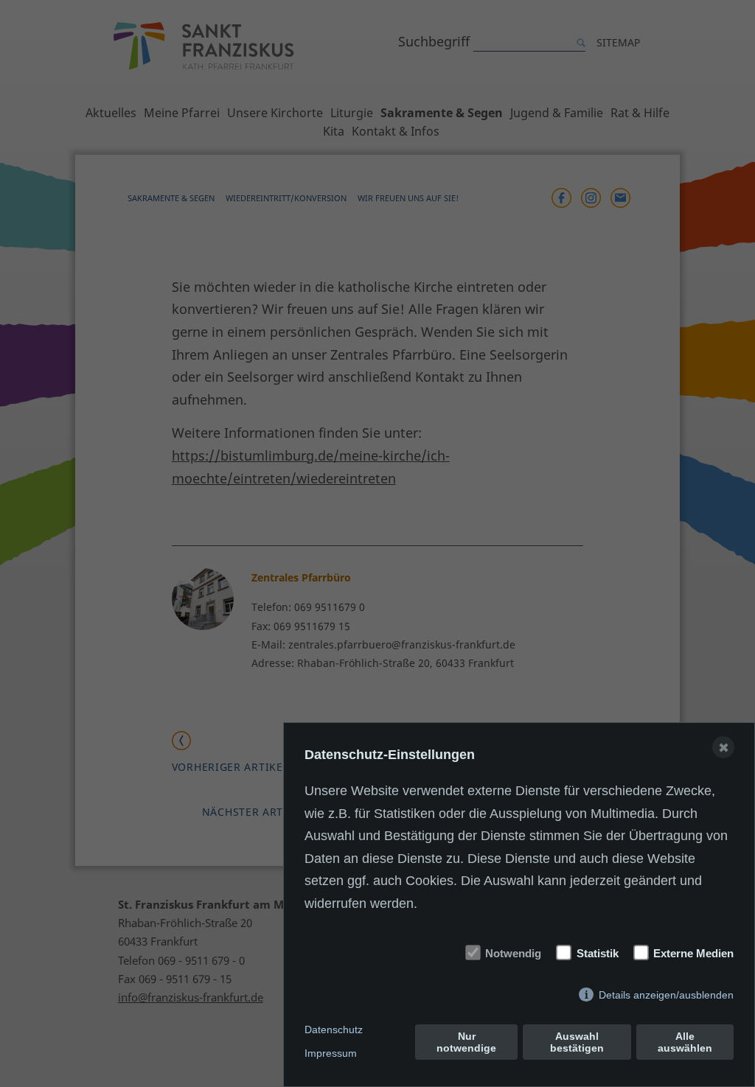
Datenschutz (334, 1029)
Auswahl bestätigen (577, 1042)
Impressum (331, 1053)
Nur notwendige (466, 1042)
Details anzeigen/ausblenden (666, 995)
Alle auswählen (685, 1042)
